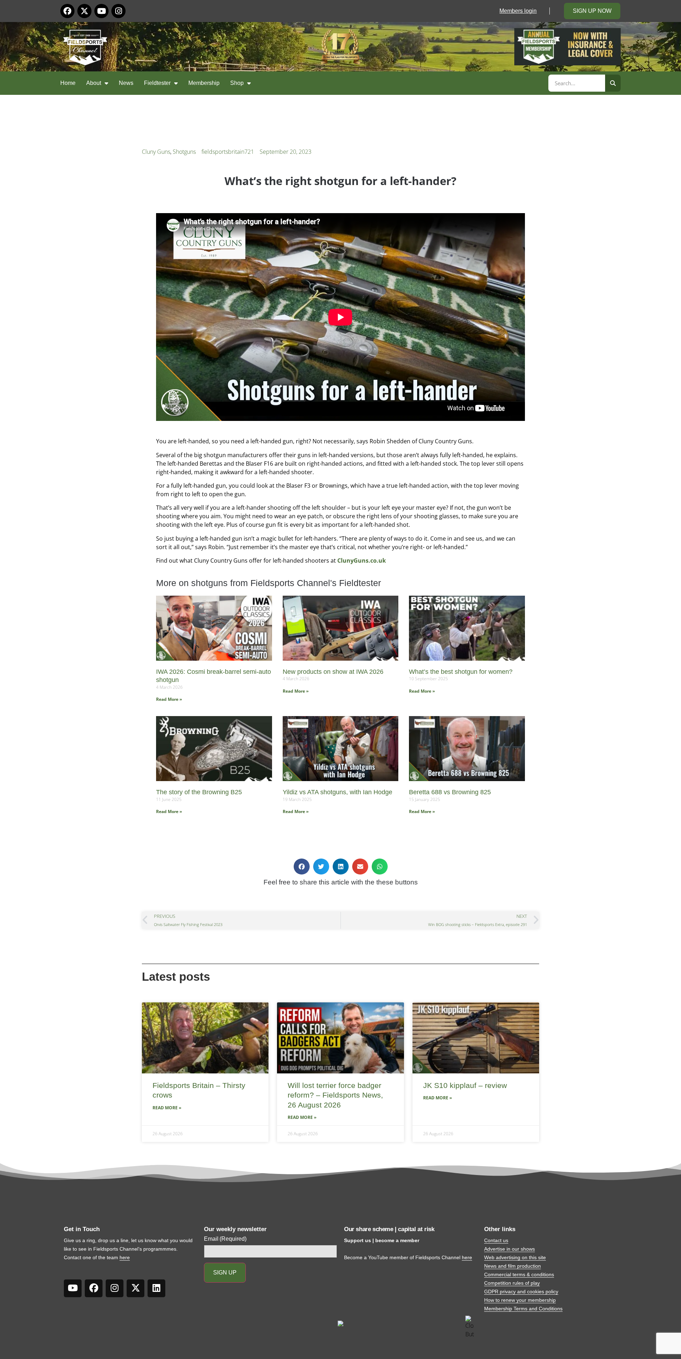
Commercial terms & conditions (519, 1274)
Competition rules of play (512, 1283)
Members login (518, 11)
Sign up (225, 1272)
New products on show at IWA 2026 (333, 671)
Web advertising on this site (515, 1257)
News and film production (512, 1266)
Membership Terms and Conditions (523, 1308)
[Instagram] (118, 11)
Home (68, 83)
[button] (302, 867)
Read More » (169, 699)
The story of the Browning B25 (199, 792)
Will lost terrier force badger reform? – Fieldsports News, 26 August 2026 (335, 1095)
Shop (237, 83)
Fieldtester (157, 83)
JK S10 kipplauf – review (465, 1085)
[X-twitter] (84, 11)
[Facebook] (67, 11)
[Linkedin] (156, 1288)
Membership (204, 83)
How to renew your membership (520, 1300)
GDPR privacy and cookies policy (521, 1291)
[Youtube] (101, 11)
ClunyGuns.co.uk (361, 560)
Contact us (496, 1240)
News (126, 83)
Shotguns (184, 152)
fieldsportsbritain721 (227, 152)
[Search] (613, 83)
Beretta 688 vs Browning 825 (450, 792)
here (125, 1257)
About (93, 83)
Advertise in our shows (509, 1249)
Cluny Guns (156, 152)
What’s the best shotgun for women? (461, 671)
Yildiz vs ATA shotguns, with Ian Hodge (337, 792)
